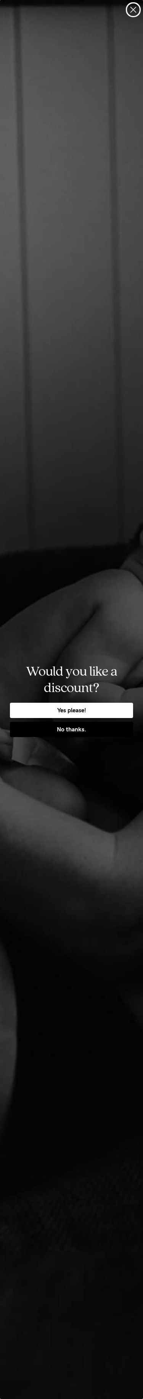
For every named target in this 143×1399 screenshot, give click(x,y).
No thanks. (71, 729)
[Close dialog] (133, 9)
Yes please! (71, 710)
